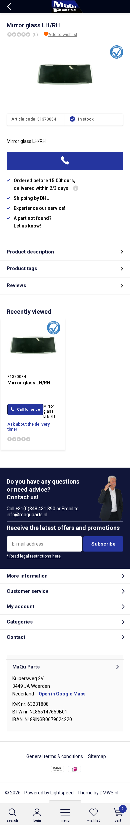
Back (9, 6)
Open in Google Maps (62, 693)
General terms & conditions (54, 756)
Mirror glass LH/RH (28, 382)
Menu (65, 820)
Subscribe (103, 544)
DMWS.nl (109, 792)
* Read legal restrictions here (34, 556)
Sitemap (97, 756)
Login (37, 820)
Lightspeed (62, 792)
